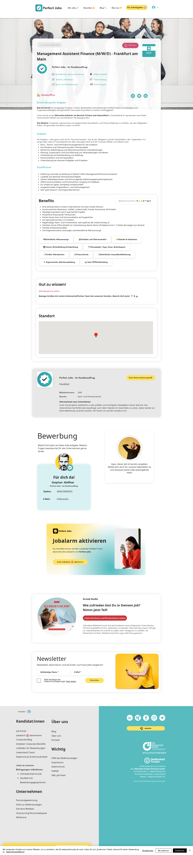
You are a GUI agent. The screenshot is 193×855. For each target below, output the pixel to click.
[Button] (133, 96)
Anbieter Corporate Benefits (31, 743)
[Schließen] (189, 850)
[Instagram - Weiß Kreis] (154, 718)
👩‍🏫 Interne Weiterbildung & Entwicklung (60, 247)
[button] (73, 8)
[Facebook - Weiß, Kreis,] (146, 718)
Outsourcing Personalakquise (31, 813)
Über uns (59, 721)
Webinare (21, 817)
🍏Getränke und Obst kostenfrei (92, 239)
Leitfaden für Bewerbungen (30, 748)
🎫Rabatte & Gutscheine (126, 239)
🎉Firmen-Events (81, 254)
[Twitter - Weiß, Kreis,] (162, 718)
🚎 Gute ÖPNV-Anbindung (96, 262)
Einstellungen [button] (147, 850)
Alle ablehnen (163, 850)
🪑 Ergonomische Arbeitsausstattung (59, 262)
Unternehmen (29, 791)
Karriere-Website (25, 808)
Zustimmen (179, 850)
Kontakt (55, 739)
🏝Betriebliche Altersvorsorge (56, 239)
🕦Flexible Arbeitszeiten (53, 254)
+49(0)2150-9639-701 (156, 776)
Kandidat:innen (30, 721)
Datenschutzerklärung (15, 851)
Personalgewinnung (26, 800)
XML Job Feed (58, 775)
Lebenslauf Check (25, 752)
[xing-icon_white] (138, 718)
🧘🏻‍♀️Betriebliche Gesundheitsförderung (114, 254)
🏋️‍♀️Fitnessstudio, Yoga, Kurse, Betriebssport (106, 247)
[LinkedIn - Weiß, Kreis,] (130, 718)
